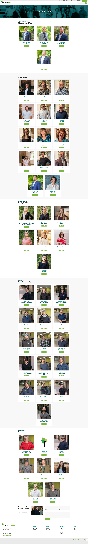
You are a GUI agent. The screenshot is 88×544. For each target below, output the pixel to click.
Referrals (61, 533)
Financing (61, 529)
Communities (47, 2)
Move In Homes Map (49, 527)
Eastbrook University (65, 0)
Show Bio (44, 69)
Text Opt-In (46, 511)
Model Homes (48, 528)
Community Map (35, 527)
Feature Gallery (71, 0)
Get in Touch (47, 519)
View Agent (44, 100)
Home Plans (57, 2)
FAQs (61, 528)
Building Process (63, 2)
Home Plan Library (35, 528)
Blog (61, 0)
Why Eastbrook (69, 2)
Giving (75, 529)
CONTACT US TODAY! (7, 535)
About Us (75, 2)
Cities (59, 0)
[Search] (86, 3)
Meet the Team (76, 528)
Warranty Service (79, 0)
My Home (75, 0)
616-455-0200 (9, 0)
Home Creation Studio (63, 530)
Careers (75, 530)
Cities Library (34, 529)
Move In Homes (52, 2)
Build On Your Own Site (36, 530)
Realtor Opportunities (63, 532)
